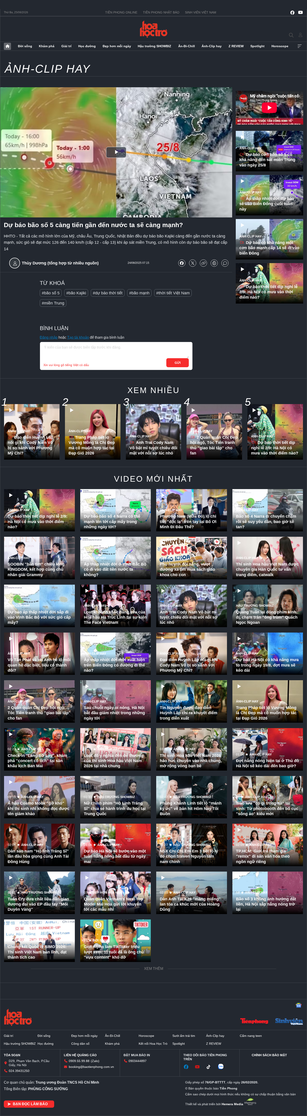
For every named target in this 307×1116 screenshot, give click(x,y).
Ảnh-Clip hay (212, 46)
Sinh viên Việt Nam (200, 12)
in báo (214, 263)
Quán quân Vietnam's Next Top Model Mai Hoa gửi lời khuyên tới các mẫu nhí (113, 904)
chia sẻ (181, 263)
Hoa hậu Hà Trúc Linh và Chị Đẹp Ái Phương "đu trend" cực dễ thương (190, 999)
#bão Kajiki (76, 293)
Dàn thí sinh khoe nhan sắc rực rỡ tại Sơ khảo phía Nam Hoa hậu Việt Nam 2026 (114, 999)
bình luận (225, 263)
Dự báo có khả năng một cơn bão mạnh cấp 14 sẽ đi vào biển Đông (269, 247)
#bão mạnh (139, 293)
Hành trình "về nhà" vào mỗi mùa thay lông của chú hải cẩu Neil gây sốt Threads (37, 1095)
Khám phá (46, 46)
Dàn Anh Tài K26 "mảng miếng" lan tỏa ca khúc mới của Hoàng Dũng (190, 904)
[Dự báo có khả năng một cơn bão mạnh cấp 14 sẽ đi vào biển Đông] (269, 239)
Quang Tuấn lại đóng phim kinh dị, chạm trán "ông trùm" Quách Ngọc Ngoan (267, 617)
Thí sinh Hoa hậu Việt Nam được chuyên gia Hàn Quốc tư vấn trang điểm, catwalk (267, 569)
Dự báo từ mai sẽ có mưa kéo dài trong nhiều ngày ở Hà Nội (189, 1050)
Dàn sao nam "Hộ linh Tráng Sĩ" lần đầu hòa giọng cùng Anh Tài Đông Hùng (38, 856)
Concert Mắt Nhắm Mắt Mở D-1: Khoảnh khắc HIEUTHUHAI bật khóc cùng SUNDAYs (38, 999)
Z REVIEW (236, 46)
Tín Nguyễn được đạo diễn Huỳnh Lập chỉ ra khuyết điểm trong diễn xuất (188, 712)
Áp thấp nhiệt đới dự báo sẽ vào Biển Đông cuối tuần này (266, 203)
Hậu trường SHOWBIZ (154, 46)
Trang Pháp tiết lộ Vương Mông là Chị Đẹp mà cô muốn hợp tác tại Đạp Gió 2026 (92, 445)
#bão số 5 (51, 293)
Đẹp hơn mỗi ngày (117, 46)
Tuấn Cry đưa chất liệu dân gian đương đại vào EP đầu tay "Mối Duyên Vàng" (38, 904)
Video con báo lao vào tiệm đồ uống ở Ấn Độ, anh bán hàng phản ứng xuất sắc (189, 1095)
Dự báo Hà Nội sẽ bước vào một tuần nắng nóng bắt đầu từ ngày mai (115, 856)
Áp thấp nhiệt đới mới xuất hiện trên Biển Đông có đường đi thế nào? (114, 665)
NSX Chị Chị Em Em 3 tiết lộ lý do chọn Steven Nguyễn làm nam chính (189, 856)
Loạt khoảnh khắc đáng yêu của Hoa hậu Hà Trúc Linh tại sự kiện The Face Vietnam (115, 617)
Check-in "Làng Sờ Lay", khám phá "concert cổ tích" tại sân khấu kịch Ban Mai (37, 760)
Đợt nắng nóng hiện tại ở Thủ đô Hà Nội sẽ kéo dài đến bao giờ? (267, 763)
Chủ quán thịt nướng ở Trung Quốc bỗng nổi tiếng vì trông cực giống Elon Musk (112, 1047)
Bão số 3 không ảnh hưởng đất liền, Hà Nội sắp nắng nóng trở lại (266, 904)
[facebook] (292, 12)
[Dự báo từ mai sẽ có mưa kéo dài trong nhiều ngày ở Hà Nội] (191, 1036)
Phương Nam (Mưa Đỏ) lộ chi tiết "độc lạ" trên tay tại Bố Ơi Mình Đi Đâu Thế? (188, 521)
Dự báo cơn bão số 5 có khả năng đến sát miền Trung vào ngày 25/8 (267, 159)
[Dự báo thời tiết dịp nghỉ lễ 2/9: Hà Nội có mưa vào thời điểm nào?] (269, 283)
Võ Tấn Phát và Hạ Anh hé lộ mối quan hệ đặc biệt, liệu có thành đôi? (39, 665)
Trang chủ (7, 46)
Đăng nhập (49, 337)
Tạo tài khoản (78, 337)
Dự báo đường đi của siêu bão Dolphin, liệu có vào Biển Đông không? (266, 999)
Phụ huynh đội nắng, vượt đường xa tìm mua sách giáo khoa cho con (187, 569)
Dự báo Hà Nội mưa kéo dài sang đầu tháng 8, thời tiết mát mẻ (113, 1095)
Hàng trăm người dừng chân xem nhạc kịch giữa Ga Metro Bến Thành (264, 951)
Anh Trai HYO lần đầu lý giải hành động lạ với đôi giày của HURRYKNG (36, 1047)
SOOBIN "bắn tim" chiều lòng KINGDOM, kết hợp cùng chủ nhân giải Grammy (36, 569)
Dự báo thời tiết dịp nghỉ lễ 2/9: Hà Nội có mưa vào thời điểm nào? (268, 292)
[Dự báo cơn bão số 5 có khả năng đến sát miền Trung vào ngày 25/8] (269, 151)
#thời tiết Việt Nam (173, 293)
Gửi (178, 363)
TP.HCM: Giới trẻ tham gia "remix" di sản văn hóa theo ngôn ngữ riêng (263, 856)
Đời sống (25, 46)
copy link (203, 263)
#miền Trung (53, 303)
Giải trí (66, 46)
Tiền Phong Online (121, 12)
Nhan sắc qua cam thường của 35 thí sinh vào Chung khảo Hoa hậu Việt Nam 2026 (266, 1047)
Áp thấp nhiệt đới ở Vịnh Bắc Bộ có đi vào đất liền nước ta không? (115, 569)
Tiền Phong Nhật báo (161, 12)
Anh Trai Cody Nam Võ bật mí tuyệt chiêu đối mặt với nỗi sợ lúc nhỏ (153, 447)
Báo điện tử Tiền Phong (154, 29)
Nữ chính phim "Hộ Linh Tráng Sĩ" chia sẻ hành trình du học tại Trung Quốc (115, 808)
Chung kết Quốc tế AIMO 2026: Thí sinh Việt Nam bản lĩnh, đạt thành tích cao (37, 951)
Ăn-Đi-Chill (186, 46)
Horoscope (279, 46)
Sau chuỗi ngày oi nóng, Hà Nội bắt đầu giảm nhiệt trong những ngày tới (114, 712)
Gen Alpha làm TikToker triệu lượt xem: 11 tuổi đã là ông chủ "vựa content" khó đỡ (114, 951)
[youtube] (300, 12)
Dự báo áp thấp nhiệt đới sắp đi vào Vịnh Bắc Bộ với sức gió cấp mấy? (39, 617)
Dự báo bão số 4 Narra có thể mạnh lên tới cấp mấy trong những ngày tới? (112, 521)
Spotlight (257, 46)
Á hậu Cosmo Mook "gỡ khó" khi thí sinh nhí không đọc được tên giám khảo (38, 808)
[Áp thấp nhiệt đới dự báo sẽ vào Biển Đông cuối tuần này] (269, 195)
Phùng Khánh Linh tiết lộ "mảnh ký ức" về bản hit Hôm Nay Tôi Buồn (191, 808)
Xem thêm (299, 46)
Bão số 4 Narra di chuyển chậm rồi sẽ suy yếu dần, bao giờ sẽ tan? (266, 521)
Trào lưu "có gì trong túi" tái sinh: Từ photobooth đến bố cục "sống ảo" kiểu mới (267, 808)
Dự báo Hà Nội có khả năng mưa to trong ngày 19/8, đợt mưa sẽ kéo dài (267, 665)
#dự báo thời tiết (107, 293)
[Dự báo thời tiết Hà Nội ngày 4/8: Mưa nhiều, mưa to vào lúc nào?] (191, 940)
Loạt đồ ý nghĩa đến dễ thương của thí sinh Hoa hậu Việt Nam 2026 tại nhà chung (114, 760)
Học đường (87, 46)
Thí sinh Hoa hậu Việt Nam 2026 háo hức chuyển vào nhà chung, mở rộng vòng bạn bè (191, 760)
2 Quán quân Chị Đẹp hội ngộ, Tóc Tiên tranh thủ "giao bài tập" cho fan (214, 445)
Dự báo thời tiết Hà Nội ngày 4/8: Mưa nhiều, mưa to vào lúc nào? (191, 954)
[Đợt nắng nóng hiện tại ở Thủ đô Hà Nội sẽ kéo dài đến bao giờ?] (267, 749)
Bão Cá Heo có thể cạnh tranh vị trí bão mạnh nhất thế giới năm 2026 (267, 1095)
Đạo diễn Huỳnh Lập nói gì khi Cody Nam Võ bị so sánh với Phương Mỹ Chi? (30, 445)
